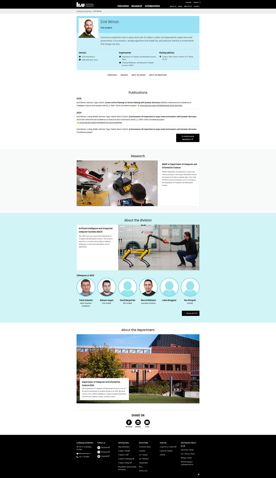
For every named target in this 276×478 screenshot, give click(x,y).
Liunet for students (166, 451)
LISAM (162, 455)
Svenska (188, 2)
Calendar (142, 451)
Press (141, 466)
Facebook (104, 447)
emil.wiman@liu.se (88, 56)
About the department (158, 75)
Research (136, 6)
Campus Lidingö (124, 462)
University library (145, 447)
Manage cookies (186, 458)
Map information (124, 447)
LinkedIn (104, 456)
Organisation (143, 462)
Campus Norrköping (125, 459)
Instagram (104, 452)
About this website (187, 450)
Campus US (122, 455)
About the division (139, 75)
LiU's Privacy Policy (188, 454)
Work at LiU (188, 6)
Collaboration (152, 6)
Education (123, 6)
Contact (196, 6)
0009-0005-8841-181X (90, 60)
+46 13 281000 (84, 456)
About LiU (173, 6)
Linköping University (84, 11)
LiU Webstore (144, 459)
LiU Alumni (143, 455)
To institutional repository (187, 138)
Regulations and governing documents (127, 467)
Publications (112, 75)
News (180, 6)
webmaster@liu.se (187, 464)
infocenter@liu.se (84, 453)
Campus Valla (123, 451)
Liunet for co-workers (167, 447)
